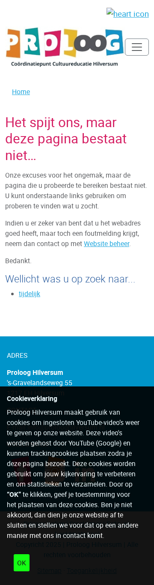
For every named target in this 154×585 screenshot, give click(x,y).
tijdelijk (29, 293)
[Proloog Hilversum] (65, 47)
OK (21, 562)
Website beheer (106, 243)
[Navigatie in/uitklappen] (137, 47)
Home (21, 91)
